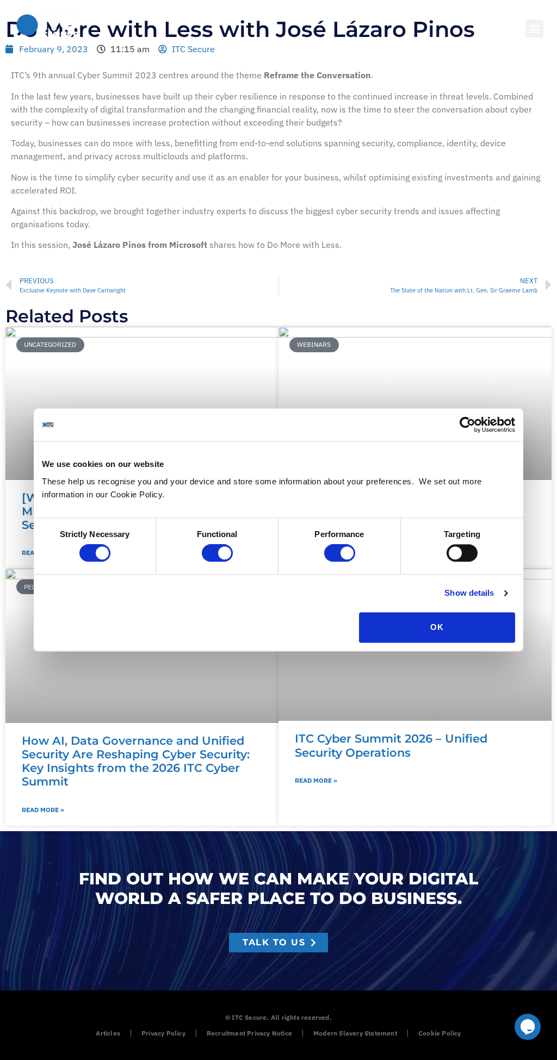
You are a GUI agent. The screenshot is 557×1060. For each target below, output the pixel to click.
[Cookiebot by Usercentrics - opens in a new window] (467, 424)
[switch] (217, 553)
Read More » (43, 810)
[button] (534, 29)
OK (437, 627)
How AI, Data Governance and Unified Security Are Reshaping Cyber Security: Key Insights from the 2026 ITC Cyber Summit (136, 761)
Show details (469, 593)
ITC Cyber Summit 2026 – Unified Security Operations (391, 745)
